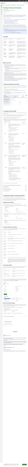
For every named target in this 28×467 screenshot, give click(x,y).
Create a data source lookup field (7, 189)
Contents (4, 13)
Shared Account (12, 238)
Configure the (7, 92)
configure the (17, 92)
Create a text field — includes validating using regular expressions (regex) (12, 185)
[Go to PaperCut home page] (3, 3)
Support (26, 0)
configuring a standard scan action (22, 85)
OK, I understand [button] (24, 464)
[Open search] (24, 2)
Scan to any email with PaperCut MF (22, 19)
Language (19, 0)
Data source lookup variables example (8, 316)
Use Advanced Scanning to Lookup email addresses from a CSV (11, 23)
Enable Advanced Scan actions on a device (15, 32)
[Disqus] (15, 342)
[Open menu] (26, 2)
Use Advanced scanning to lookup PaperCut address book (10, 21)
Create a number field (5, 186)
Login (22, 0)
